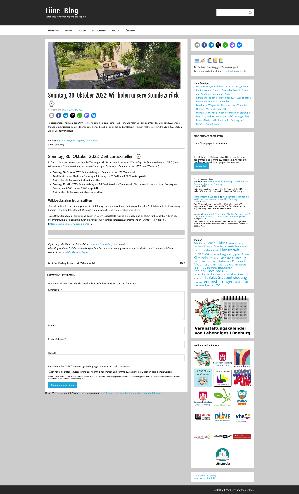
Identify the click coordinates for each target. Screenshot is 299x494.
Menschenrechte (239, 261)
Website (52, 353)
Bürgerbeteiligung (236, 243)
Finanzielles (231, 246)
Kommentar (55, 289)
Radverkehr (225, 267)
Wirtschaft (241, 281)
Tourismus (198, 282)
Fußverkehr (244, 246)
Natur (231, 265)
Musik (213, 264)
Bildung (222, 242)
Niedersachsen (200, 268)
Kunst (216, 258)
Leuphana (211, 261)
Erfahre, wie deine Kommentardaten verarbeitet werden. (135, 392)
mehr (84, 378)
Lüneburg (53, 30)
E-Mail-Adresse (57, 339)
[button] (51, 115)
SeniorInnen (243, 274)
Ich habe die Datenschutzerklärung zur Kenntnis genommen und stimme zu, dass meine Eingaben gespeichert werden (111, 371)
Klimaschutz (203, 257)
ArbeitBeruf (199, 243)
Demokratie (198, 247)
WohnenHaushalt (88, 263)
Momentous (247, 489)
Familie (218, 246)
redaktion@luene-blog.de (102, 244)
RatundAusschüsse (207, 271)
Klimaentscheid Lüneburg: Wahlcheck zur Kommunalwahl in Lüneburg (221, 183)
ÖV (218, 285)
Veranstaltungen (218, 281)
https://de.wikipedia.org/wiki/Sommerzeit (76, 140)
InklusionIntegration (221, 254)
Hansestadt (230, 250)
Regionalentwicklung (205, 274)
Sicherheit (198, 278)
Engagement (99, 30)
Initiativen (201, 254)
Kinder (245, 254)
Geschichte (199, 250)
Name (52, 325)
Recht (224, 271)
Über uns (130, 30)
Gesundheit (212, 250)
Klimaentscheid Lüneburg (206, 196)
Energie (208, 246)
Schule (233, 274)
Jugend (236, 254)
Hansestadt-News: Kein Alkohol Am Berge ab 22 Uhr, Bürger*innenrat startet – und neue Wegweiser (222, 215)
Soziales (211, 277)
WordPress (230, 489)
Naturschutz (240, 265)
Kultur (115, 30)
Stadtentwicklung (232, 277)
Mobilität (201, 264)
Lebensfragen (199, 261)
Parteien (212, 267)
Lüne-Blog (61, 11)
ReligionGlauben (223, 274)
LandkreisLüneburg (233, 258)
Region (68, 30)
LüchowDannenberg (224, 261)
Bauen (211, 243)
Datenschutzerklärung (205, 475)
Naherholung (223, 265)
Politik (82, 30)
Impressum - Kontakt (204, 478)
